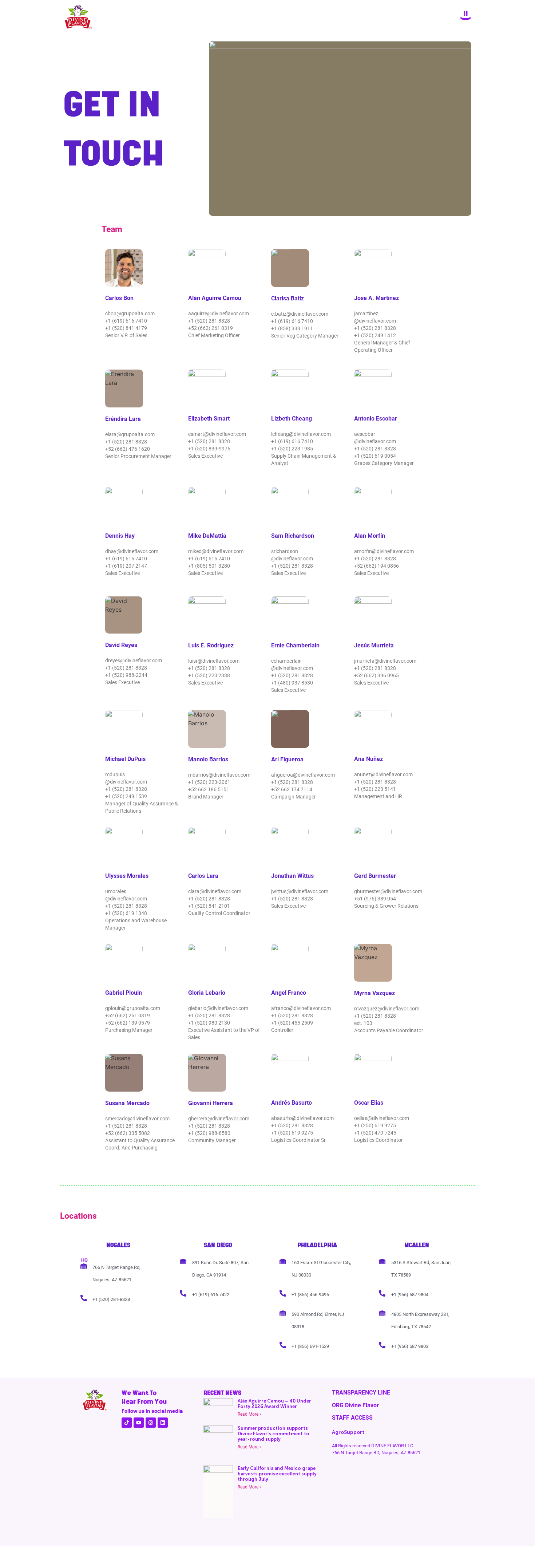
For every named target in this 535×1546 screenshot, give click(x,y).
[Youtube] (139, 1422)
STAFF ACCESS (352, 1417)
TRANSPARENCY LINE (361, 1392)
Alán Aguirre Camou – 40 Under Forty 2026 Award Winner (274, 1403)
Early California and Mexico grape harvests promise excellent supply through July (277, 1474)
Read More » (250, 1414)
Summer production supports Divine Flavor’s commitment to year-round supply (273, 1433)
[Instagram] (151, 1422)
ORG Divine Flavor (355, 1405)
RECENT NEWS (222, 1392)
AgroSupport (348, 1432)
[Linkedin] (163, 1422)
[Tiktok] (127, 1422)
